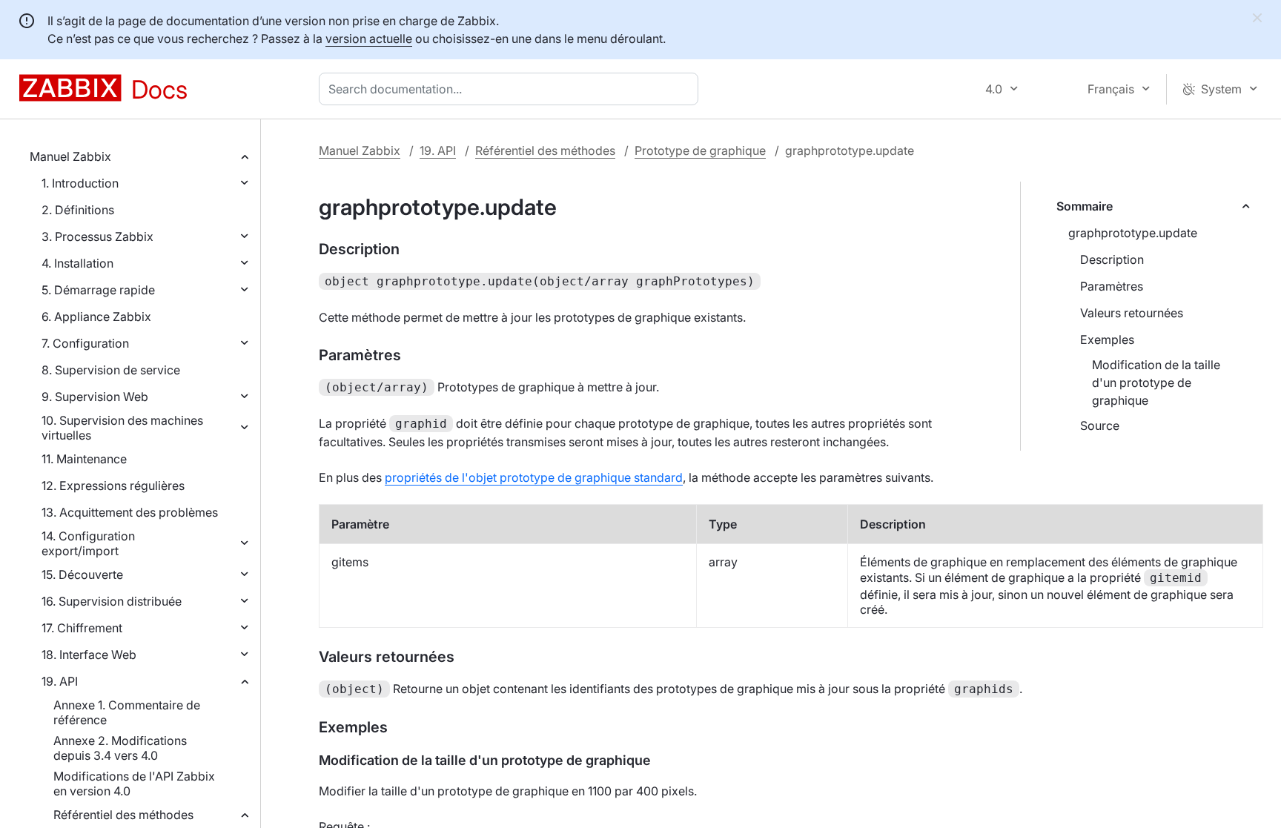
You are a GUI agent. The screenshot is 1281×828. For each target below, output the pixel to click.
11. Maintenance (84, 458)
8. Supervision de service (111, 369)
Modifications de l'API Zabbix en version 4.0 (134, 783)
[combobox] (511, 89)
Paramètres (1111, 286)
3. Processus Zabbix (97, 236)
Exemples (1107, 339)
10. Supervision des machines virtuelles (122, 428)
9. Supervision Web (95, 396)
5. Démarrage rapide (98, 289)
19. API (60, 681)
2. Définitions (78, 209)
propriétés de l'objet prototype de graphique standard (534, 477)
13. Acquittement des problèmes (130, 512)
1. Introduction (80, 183)
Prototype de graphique (700, 150)
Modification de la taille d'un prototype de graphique (1156, 382)
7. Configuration (85, 343)
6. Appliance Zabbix (96, 316)
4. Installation (77, 263)
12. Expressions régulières (113, 485)
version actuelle (368, 38)
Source (1099, 425)
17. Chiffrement (82, 627)
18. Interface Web (89, 654)
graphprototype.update (1132, 232)
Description (1112, 259)
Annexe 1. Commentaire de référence (126, 712)
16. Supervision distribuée (112, 601)
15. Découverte (82, 574)
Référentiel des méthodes (123, 814)
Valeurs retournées (1131, 312)
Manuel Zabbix (70, 156)
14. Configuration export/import (88, 543)
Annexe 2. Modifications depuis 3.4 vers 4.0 (120, 748)
